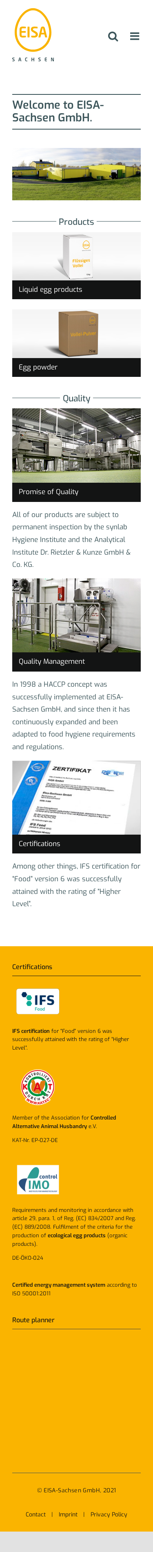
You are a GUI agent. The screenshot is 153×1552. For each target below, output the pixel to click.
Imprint (68, 1514)
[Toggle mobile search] (113, 36)
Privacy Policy (109, 1514)
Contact (36, 1514)
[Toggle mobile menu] (135, 36)
